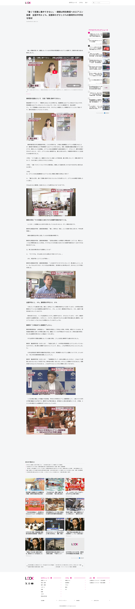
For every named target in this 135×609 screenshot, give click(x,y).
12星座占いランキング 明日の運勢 (97, 582)
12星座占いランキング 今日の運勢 (97, 580)
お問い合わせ (96, 600)
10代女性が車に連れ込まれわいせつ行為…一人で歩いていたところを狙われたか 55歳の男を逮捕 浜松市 (48, 472)
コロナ (42, 594)
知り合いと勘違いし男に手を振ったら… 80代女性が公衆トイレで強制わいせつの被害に (45, 464)
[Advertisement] (54, 37)
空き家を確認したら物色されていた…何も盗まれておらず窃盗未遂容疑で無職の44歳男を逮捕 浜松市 (41, 565)
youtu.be (28, 93)
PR (66, 589)
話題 (42, 591)
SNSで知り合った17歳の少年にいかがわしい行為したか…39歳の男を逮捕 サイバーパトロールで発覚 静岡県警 (68, 565)
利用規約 (78, 600)
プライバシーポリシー (63, 600)
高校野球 (67, 582)
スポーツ (43, 587)
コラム (81, 2)
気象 (42, 589)
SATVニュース (73, 2)
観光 (66, 587)
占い (86, 2)
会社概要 (42, 600)
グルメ (66, 585)
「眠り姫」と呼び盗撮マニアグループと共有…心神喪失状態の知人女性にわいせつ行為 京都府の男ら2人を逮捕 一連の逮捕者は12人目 (54, 468)
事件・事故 (43, 585)
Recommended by (75, 558)
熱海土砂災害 (44, 596)
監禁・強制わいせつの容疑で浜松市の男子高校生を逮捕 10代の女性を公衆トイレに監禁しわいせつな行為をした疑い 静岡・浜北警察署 (55, 470)
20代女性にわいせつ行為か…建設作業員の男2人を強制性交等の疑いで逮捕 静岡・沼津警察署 (46, 466)
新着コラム (67, 580)
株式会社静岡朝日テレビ (64, 605)
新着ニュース (44, 580)
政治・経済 (43, 582)
